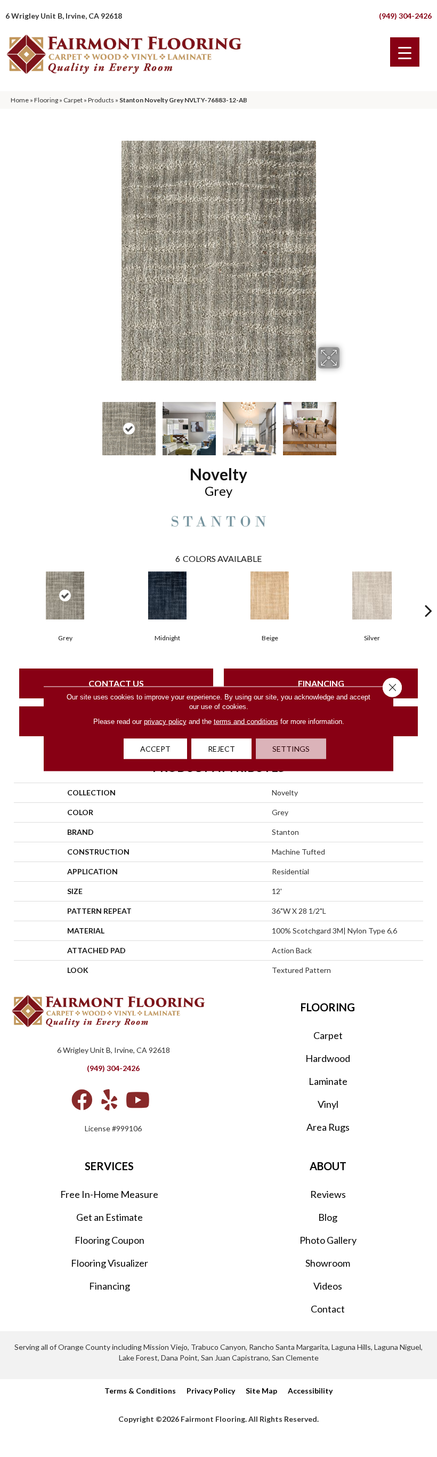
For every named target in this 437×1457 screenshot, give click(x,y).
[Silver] (372, 595)
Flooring (46, 100)
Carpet (73, 100)
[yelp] (109, 1099)
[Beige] (269, 595)
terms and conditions (246, 721)
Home (20, 100)
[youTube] (138, 1099)
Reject (221, 748)
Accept (155, 748)
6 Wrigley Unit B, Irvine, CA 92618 (63, 15)
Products (101, 100)
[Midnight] (167, 595)
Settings (291, 748)
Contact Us (116, 683)
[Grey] (65, 595)
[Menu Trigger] (404, 52)
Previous (90, 423)
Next (346, 423)
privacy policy (165, 721)
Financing (321, 683)
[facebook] (82, 1099)
